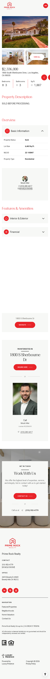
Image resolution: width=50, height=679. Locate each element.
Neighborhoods (8, 611)
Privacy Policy (31, 664)
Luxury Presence (8, 664)
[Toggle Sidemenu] (45, 5)
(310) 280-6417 (26, 186)
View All (37, 57)
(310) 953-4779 (31, 510)
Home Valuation (8, 615)
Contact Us (6, 619)
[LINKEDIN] (4, 590)
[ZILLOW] (16, 590)
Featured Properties (9, 607)
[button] (25, 496)
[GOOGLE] (10, 590)
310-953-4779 (7, 565)
